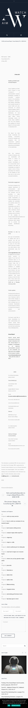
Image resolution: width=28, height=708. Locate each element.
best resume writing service (14, 528)
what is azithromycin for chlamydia (16, 547)
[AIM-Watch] (14, 17)
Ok (9, 705)
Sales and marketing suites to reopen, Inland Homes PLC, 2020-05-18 (15, 495)
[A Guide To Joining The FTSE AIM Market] (14, 665)
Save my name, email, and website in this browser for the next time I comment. (15, 616)
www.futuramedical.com (14, 355)
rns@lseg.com (5, 476)
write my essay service (13, 516)
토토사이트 (9, 575)
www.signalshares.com (14, 252)
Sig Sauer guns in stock (12, 598)
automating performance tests (14, 594)
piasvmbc (9, 565)
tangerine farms (11, 589)
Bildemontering (10, 584)
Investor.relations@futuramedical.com (17, 396)
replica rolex (10, 579)
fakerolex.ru (10, 570)
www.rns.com (15, 476)
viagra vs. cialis (10, 542)
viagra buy (9, 537)
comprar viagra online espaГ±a (14, 532)
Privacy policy (16, 705)
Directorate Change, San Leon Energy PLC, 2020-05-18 (12, 504)
